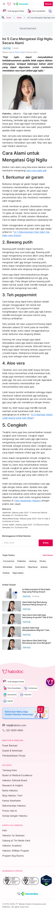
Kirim (46, 542)
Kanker (6, 573)
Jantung (32, 561)
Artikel (19, 17)
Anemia (44, 567)
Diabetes (21, 561)
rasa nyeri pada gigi (36, 170)
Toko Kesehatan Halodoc (28, 500)
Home (8, 17)
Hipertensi (33, 567)
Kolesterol (20, 567)
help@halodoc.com (14, 725)
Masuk (48, 4)
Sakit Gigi (7, 48)
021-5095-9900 (12, 730)
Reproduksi (18, 573)
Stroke (42, 561)
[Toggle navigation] (4, 4)
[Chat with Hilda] (50, 682)
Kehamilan (7, 567)
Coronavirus (8, 561)
